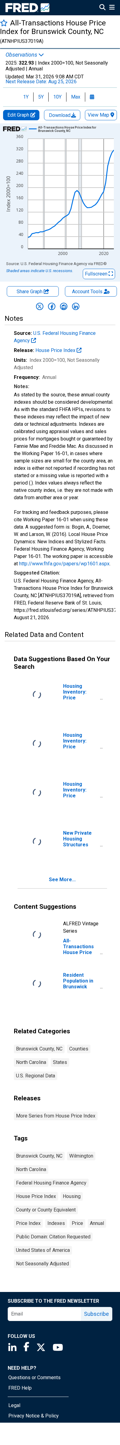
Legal (14, 1405)
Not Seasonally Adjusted (42, 1264)
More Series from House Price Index (55, 1116)
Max (75, 97)
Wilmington (81, 1156)
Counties (78, 1049)
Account (87, 291)
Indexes (56, 1223)
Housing (72, 1196)
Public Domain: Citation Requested (53, 1237)
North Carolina (31, 1062)
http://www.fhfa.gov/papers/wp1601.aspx (64, 564)
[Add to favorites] (4, 22)
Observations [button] (22, 55)
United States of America (43, 1250)
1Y (26, 97)
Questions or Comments (34, 1377)
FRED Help (20, 1388)
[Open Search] (102, 8)
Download (60, 115)
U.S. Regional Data (35, 1076)
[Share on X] (39, 306)
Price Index (28, 1223)
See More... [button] (62, 879)
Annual (97, 1223)
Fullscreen (97, 274)
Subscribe (96, 1314)
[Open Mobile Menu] (112, 8)
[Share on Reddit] (63, 306)
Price (77, 1223)
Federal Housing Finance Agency (51, 1183)
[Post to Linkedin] (75, 306)
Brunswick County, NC (39, 1049)
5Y (41, 97)
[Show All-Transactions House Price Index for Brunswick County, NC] (73, 129)
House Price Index (56, 350)
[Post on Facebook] (51, 306)
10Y (57, 97)
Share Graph (30, 291)
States (60, 1062)
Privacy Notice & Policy (33, 1416)
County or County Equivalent (46, 1210)
